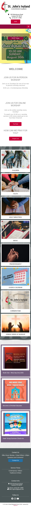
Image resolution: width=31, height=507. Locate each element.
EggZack (16, 505)
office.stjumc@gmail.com (16, 489)
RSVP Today (15, 38)
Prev (2, 46)
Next (28, 46)
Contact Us (15, 460)
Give (15, 21)
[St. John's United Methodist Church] (15, 12)
